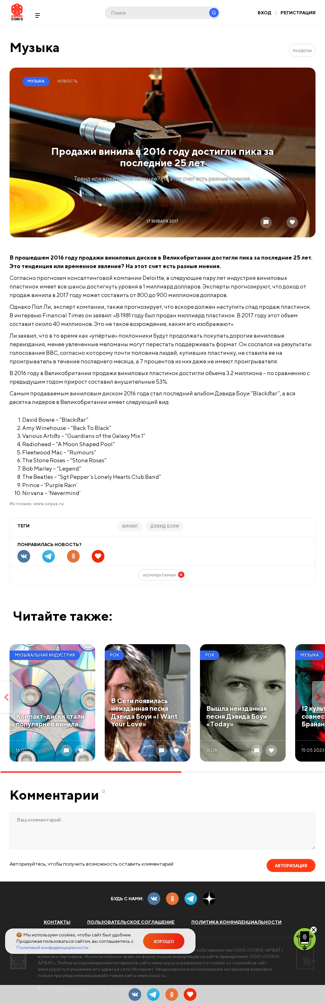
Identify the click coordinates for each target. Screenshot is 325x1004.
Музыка (35, 47)
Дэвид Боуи (164, 526)
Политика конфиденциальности (236, 922)
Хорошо (164, 941)
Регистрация (298, 12)
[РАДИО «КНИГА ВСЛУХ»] (304, 938)
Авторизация (291, 865)
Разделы (302, 50)
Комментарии (163, 575)
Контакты (57, 922)
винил (130, 526)
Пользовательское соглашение (131, 922)
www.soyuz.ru (49, 503)
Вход (264, 12)
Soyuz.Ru (17, 12)
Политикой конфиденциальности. (52, 947)
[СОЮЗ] (18, 958)
